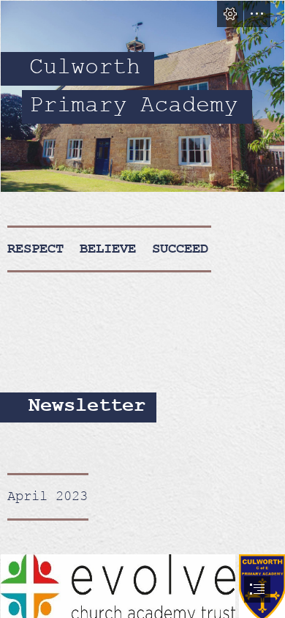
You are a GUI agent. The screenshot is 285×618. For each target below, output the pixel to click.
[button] (230, 14)
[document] (142, 309)
